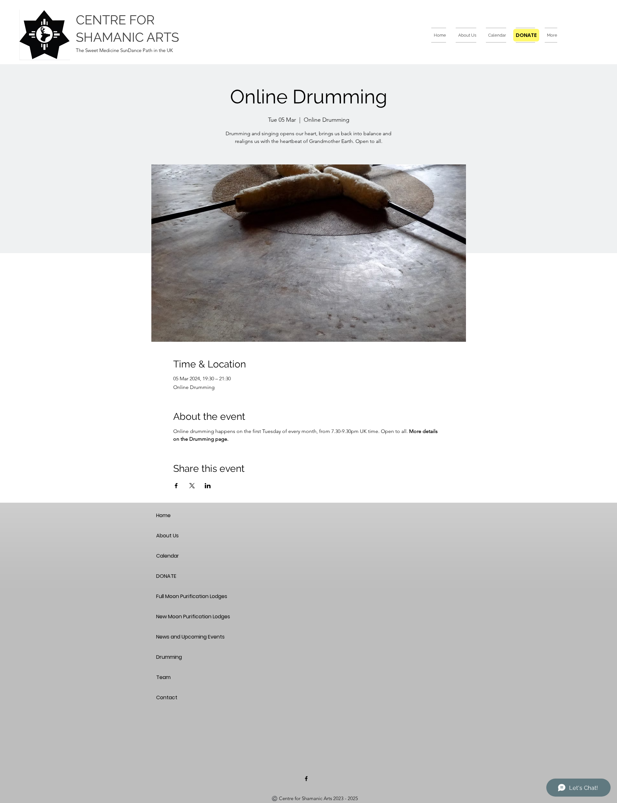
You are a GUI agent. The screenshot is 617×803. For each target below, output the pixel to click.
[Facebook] (306, 778)
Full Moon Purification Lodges (178, 596)
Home (163, 515)
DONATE (166, 576)
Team (163, 677)
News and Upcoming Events (178, 636)
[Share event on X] (192, 485)
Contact (166, 697)
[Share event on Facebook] (176, 485)
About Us (167, 535)
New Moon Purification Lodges (178, 616)
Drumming (169, 657)
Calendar (167, 556)
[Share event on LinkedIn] (208, 485)
